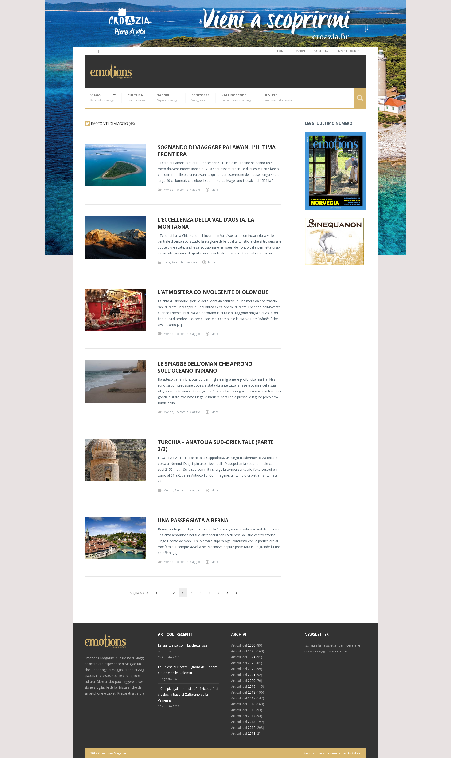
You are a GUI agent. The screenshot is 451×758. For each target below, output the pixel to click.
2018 (251, 692)
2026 (251, 645)
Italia (167, 262)
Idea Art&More (351, 753)
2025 (251, 651)
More (214, 189)
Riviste (278, 97)
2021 (251, 674)
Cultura (136, 97)
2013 (251, 721)
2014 (251, 716)
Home (281, 51)
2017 (251, 698)
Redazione (299, 51)
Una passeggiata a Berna (193, 520)
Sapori (168, 97)
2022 (251, 669)
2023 (251, 663)
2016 (251, 704)
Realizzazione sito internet (321, 753)
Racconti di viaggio (187, 189)
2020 (251, 680)
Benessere (200, 97)
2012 (251, 727)
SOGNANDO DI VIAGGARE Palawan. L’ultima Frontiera (217, 151)
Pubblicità (320, 51)
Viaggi (102, 97)
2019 (251, 686)
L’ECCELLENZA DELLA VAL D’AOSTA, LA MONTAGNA (206, 223)
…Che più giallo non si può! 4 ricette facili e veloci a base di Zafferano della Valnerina (188, 694)
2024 (251, 657)
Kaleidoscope (237, 97)
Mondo (168, 189)
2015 (251, 710)
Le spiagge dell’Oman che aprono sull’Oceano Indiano (205, 367)
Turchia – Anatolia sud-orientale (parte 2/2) (215, 445)
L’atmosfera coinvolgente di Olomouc (213, 292)
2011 (251, 733)
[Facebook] (98, 51)
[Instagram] (92, 51)
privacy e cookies (347, 51)
